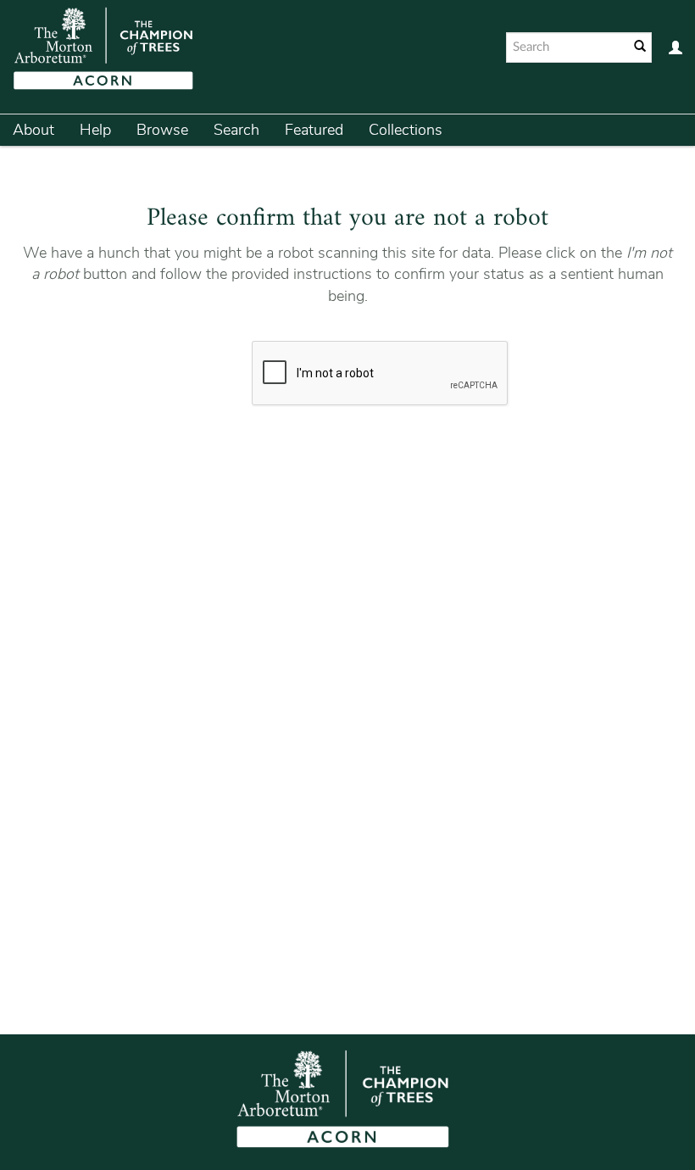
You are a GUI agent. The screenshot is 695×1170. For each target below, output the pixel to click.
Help (95, 130)
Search (236, 130)
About (33, 130)
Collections (405, 130)
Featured (314, 130)
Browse (162, 130)
